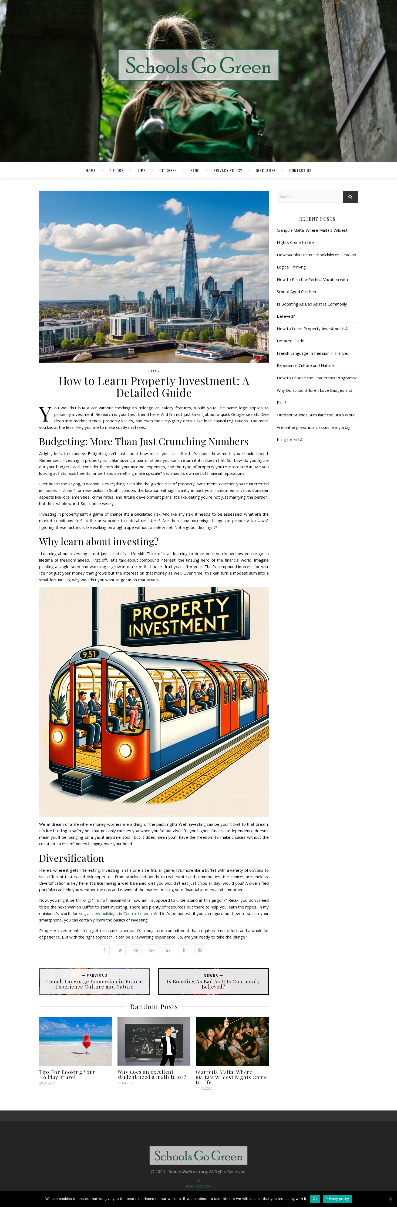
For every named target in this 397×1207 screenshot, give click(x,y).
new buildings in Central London (122, 913)
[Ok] (390, 1199)
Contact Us (300, 170)
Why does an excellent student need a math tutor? (151, 1074)
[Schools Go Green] (198, 65)
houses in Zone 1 (59, 490)
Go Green (168, 170)
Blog (195, 170)
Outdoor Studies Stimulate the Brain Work (316, 414)
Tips (141, 170)
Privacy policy (337, 1198)
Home (91, 170)
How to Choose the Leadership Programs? (317, 377)
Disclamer (266, 170)
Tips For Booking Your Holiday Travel (67, 1074)
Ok (315, 1198)
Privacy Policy (227, 170)
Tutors (116, 170)
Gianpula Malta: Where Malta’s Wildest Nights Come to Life (231, 1077)
